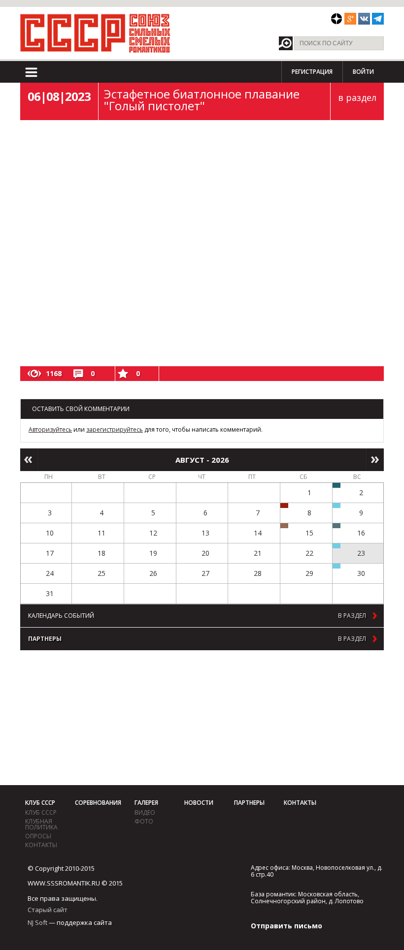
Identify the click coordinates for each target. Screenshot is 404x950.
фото (144, 821)
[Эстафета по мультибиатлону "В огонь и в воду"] (336, 545)
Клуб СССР (40, 802)
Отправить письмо (286, 925)
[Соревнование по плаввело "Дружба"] (336, 485)
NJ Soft (37, 922)
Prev (28, 459)
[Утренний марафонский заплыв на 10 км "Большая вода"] (336, 566)
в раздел (357, 97)
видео (145, 812)
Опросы (38, 836)
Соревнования (98, 802)
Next (375, 459)
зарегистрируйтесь (114, 429)
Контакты (41, 845)
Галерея (146, 802)
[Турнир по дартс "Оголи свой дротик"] (284, 505)
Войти (363, 71)
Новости (198, 802)
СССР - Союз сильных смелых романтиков (95, 33)
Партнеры (249, 802)
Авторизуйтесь (50, 429)
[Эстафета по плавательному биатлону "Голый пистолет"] (336, 505)
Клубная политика (41, 824)
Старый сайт (47, 909)
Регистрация (312, 71)
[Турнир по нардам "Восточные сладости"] (284, 525)
